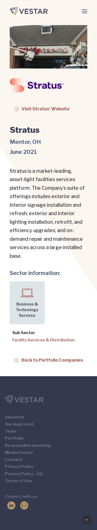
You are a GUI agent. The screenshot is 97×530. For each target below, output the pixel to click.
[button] (84, 11)
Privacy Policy (19, 466)
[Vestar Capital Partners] (29, 11)
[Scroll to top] (86, 519)
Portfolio (14, 438)
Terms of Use (18, 480)
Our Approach (19, 424)
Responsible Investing (28, 445)
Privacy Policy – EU (24, 473)
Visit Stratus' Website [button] (46, 108)
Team (10, 431)
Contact (13, 459)
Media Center (19, 452)
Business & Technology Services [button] (27, 310)
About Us (14, 417)
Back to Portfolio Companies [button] (52, 360)
